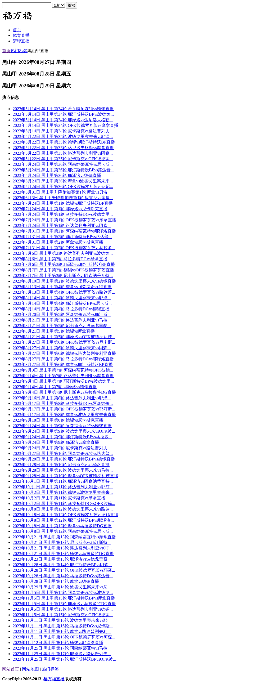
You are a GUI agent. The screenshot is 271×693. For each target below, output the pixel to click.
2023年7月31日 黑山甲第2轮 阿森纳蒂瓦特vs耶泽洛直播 (64, 231)
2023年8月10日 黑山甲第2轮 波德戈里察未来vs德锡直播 (64, 281)
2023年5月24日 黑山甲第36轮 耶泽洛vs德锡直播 (57, 175)
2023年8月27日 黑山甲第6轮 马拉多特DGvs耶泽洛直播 (63, 359)
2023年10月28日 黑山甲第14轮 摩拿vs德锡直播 (56, 581)
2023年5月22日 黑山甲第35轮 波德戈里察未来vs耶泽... (63, 136)
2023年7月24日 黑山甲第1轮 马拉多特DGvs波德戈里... (63, 214)
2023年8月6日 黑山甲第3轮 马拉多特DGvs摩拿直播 (60, 259)
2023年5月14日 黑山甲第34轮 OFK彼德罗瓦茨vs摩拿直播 (65, 125)
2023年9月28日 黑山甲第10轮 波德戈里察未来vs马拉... (63, 470)
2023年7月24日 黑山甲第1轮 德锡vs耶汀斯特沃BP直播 (63, 203)
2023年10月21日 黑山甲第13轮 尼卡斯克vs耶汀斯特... (62, 542)
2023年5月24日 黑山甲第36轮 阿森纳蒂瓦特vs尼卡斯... (63, 164)
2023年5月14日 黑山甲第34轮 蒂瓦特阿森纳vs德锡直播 (63, 108)
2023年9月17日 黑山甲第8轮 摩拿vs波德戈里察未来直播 (64, 414)
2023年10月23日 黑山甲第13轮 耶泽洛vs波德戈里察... (62, 559)
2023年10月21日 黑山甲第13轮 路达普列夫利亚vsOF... (62, 548)
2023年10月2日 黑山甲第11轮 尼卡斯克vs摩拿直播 (59, 498)
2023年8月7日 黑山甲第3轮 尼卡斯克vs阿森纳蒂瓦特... (63, 275)
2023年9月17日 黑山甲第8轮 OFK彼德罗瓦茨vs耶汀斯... (64, 409)
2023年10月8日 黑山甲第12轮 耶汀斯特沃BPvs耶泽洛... (63, 520)
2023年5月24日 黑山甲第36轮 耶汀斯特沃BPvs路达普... (63, 170)
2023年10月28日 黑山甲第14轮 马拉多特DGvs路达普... (63, 576)
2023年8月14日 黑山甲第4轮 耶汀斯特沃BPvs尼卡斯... (62, 303)
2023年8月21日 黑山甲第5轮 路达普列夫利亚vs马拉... (62, 320)
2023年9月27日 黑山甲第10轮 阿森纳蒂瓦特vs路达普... (63, 453)
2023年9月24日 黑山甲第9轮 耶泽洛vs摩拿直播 (56, 442)
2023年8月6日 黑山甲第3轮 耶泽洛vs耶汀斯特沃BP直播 (64, 264)
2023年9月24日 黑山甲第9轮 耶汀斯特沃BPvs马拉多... (62, 437)
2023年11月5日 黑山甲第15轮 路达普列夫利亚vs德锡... (63, 609)
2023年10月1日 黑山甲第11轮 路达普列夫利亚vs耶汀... (63, 487)
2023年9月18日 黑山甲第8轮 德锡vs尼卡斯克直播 (58, 420)
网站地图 (30, 669)
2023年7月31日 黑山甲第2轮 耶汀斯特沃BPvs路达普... (62, 236)
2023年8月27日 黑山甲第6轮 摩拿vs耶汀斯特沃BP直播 (63, 364)
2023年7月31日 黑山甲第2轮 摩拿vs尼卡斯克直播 (58, 242)
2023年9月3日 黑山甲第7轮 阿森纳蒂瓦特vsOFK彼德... (63, 370)
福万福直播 (54, 679)
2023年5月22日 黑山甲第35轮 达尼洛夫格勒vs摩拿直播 (63, 147)
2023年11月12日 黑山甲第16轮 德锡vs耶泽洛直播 (58, 642)
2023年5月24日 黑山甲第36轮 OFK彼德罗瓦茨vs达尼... (63, 186)
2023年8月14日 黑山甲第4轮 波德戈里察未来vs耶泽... (62, 298)
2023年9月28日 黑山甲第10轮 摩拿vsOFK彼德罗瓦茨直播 (65, 475)
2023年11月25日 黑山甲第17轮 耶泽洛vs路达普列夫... (62, 653)
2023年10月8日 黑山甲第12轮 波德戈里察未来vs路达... (63, 509)
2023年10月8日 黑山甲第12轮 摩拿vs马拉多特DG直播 (62, 526)
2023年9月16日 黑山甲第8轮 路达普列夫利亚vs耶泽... (62, 398)
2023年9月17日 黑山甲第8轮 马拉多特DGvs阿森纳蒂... (63, 403)
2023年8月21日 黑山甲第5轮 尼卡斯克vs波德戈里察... (62, 325)
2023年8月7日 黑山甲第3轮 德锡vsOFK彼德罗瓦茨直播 (63, 270)
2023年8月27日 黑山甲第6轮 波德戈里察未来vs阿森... (62, 348)
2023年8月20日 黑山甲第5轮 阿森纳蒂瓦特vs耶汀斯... (62, 314)
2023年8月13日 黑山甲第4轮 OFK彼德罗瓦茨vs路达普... (64, 292)
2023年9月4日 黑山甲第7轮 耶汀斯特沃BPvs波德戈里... (63, 381)
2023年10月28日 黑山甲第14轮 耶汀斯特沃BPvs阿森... (62, 564)
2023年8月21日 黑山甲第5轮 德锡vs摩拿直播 (54, 331)
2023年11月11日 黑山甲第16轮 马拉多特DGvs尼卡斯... (63, 626)
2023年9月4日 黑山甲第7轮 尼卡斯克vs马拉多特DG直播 (64, 392)
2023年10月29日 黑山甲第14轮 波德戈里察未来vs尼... (62, 587)
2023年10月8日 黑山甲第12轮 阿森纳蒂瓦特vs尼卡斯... (63, 531)
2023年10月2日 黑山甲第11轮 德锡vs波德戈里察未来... (63, 492)
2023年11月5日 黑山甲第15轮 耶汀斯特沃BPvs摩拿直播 (64, 598)
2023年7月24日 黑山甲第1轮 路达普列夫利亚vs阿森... (62, 225)
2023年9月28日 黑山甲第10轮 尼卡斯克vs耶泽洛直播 (61, 464)
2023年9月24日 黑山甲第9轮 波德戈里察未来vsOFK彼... (64, 431)
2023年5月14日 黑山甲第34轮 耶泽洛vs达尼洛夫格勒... (63, 120)
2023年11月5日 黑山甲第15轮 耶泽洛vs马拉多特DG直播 (64, 603)
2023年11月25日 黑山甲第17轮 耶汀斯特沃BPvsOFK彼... (64, 659)
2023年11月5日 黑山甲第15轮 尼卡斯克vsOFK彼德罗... (63, 614)
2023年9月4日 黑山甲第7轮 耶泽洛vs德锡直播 (55, 386)
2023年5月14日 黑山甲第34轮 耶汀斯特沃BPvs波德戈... (63, 114)
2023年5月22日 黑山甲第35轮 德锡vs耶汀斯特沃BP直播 (64, 142)
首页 (6, 50)
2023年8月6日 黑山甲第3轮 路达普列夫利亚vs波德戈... (63, 253)
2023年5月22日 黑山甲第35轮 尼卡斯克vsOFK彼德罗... (63, 159)
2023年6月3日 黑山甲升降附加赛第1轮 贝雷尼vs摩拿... (63, 197)
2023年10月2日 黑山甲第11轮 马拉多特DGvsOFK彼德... (64, 503)
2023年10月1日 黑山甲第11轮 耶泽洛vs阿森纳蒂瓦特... (63, 481)
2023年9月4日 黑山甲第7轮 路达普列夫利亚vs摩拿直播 (63, 375)
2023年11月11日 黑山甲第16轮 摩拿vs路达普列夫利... (62, 631)
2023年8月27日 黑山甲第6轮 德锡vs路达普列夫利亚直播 (64, 353)
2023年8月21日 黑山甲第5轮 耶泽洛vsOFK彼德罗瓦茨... (64, 336)
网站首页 (10, 669)
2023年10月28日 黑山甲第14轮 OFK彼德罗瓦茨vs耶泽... (64, 570)
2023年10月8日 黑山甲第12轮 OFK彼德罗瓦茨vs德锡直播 (65, 514)
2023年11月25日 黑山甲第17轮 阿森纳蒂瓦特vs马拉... (62, 648)
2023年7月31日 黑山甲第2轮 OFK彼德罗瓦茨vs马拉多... (64, 247)
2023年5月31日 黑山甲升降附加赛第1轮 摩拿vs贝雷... (62, 192)
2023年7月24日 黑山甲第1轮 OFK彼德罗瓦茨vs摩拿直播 (64, 220)
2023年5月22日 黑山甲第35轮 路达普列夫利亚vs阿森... (63, 153)
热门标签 (19, 50)
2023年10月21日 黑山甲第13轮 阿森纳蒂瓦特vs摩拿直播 (64, 537)
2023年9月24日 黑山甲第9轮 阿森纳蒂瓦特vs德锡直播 (62, 425)
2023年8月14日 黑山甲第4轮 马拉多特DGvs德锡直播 (61, 309)
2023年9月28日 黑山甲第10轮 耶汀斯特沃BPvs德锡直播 (64, 459)
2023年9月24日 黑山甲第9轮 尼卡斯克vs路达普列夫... (62, 448)
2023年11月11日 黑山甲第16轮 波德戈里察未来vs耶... (62, 620)
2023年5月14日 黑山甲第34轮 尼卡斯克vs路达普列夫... (63, 131)
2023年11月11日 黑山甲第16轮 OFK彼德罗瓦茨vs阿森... (64, 637)
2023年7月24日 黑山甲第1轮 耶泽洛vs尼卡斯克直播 (60, 209)
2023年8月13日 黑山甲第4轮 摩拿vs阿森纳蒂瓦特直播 (62, 286)
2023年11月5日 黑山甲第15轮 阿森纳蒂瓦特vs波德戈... (63, 592)
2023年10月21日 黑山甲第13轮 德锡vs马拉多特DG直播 (63, 553)
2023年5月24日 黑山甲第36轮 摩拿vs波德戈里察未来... (63, 181)
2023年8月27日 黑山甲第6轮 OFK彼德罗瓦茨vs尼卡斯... (64, 342)
